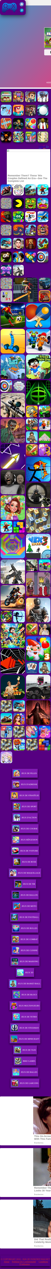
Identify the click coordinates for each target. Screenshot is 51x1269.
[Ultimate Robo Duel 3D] (18, 128)
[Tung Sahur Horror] (30, 248)
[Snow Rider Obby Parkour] (42, 194)
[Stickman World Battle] (6, 221)
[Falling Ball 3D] (42, 115)
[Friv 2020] (22, 6)
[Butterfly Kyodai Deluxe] (6, 208)
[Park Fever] (30, 141)
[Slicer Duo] (42, 208)
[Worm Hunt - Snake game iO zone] (18, 235)
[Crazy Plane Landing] (42, 221)
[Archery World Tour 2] (42, 261)
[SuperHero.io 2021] (18, 101)
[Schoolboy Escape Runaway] (18, 248)
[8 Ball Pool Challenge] (6, 261)
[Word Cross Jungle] (6, 128)
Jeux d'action (29, 817)
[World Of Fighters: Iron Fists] (30, 115)
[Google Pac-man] (18, 208)
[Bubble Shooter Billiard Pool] (30, 261)
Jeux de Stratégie (29, 795)
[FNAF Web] (42, 235)
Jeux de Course (29, 829)
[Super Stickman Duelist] (6, 115)
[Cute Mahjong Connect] (42, 141)
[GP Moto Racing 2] (6, 194)
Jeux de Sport (29, 806)
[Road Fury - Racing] (6, 248)
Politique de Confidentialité (24, 1262)
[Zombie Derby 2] (30, 194)
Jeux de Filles (29, 773)
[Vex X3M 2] (30, 221)
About (6, 1262)
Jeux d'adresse (29, 784)
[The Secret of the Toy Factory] (6, 141)
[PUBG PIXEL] (42, 101)
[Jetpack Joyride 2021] (30, 101)
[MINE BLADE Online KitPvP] (18, 141)
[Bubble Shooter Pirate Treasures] (30, 128)
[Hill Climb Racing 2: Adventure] (42, 248)
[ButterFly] (6, 275)
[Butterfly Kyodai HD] (6, 235)
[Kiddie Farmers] (6, 101)
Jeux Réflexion (29, 840)
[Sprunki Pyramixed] (18, 221)
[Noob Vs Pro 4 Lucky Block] (18, 115)
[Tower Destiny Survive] (18, 194)
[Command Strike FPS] (18, 275)
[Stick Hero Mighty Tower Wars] (30, 235)
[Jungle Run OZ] (30, 208)
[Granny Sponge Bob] (42, 128)
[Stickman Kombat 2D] (18, 261)
